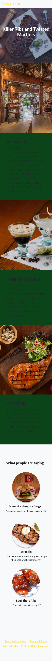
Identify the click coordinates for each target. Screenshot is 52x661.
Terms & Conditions (15, 641)
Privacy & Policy (39, 641)
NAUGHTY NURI (11, 3)
